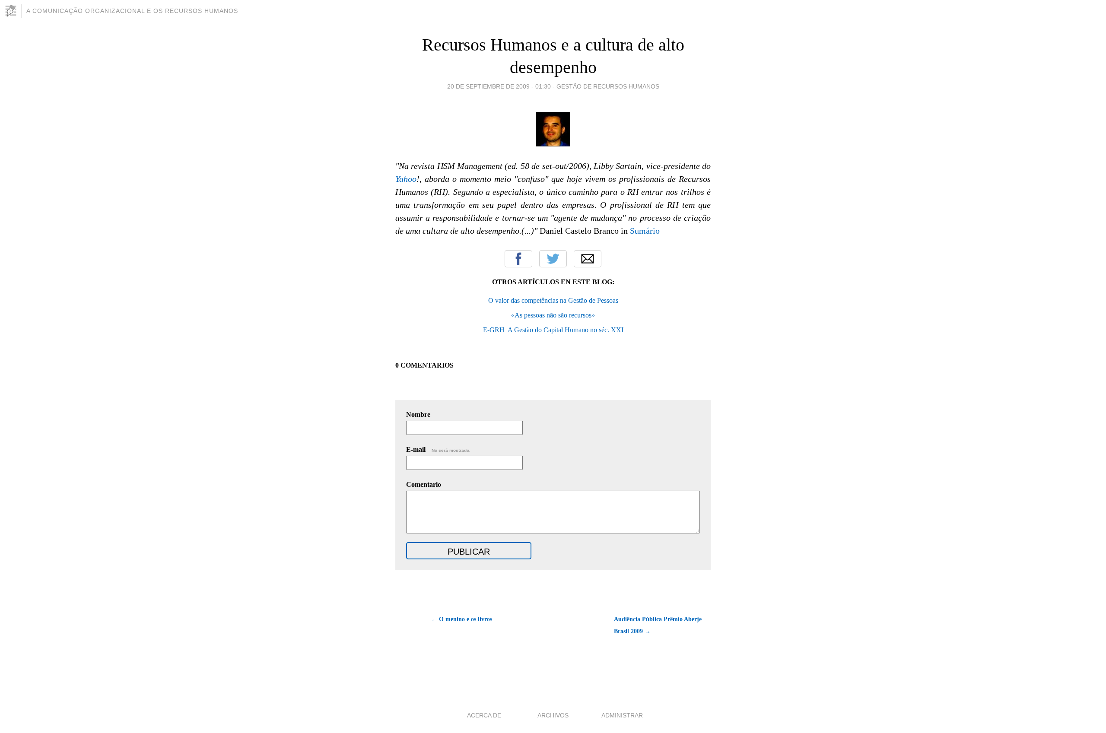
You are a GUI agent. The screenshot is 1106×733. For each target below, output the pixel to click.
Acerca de (484, 715)
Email (587, 258)
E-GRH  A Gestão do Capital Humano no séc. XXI (553, 329)
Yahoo (405, 179)
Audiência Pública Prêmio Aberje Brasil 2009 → (658, 625)
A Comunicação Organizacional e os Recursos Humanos (132, 10)
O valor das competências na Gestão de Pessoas (553, 300)
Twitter (553, 258)
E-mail (438, 449)
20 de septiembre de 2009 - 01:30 (499, 86)
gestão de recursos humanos (607, 86)
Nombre (418, 414)
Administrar (622, 715)
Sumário (645, 230)
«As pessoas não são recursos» (553, 315)
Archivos (553, 715)
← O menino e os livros (461, 619)
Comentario (423, 484)
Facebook (518, 258)
